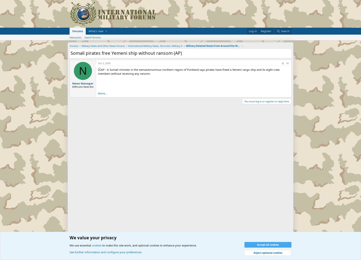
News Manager (82, 83)
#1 (288, 63)
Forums (77, 31)
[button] (106, 31)
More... (102, 93)
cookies (97, 245)
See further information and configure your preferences (106, 252)
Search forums (92, 37)
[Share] (282, 63)
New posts (75, 37)
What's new (96, 31)
